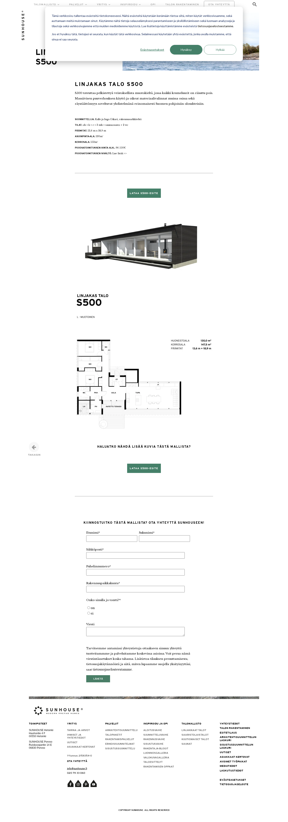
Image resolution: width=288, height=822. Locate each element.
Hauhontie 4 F (37, 733)
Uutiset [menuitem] (72, 742)
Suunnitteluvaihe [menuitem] (155, 734)
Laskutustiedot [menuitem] (231, 770)
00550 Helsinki (37, 736)
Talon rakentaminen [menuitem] (235, 728)
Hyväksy (186, 49)
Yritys (102, 4)
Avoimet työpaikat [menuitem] (233, 761)
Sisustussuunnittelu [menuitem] (120, 748)
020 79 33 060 (76, 772)
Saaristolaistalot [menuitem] (195, 734)
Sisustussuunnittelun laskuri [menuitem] (236, 746)
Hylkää (220, 49)
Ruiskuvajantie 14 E (40, 744)
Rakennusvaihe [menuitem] (154, 739)
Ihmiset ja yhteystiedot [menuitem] (76, 736)
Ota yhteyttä (219, 4)
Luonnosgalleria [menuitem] (155, 752)
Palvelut (76, 4)
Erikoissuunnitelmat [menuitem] (120, 743)
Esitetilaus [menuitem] (228, 732)
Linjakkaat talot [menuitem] (194, 730)
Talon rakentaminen (182, 4)
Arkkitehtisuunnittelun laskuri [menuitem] (236, 739)
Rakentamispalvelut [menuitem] (119, 739)
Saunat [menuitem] (187, 743)
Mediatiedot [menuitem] (228, 765)
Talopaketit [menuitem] (113, 734)
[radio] (138, 608)
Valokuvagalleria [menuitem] (156, 757)
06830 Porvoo (37, 747)
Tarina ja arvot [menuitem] (78, 730)
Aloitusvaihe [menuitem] (152, 730)
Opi (153, 4)
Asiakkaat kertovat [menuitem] (81, 746)
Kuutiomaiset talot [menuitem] (195, 739)
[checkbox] (138, 611)
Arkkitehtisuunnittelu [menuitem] (121, 730)
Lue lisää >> (119, 153)
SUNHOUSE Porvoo (40, 741)
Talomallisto (45, 4)
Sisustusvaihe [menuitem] (153, 743)
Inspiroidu (128, 4)
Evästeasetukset (152, 49)
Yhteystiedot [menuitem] (230, 723)
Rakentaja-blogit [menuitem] (155, 748)
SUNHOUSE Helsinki (41, 730)
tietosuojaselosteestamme (215, 26)
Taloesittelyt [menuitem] (153, 761)
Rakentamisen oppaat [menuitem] (158, 766)
